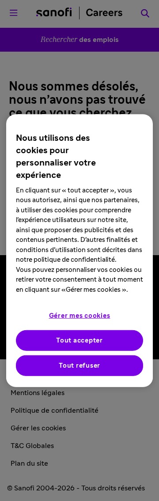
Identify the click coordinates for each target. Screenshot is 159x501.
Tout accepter (79, 340)
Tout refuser (79, 365)
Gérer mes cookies (79, 316)
